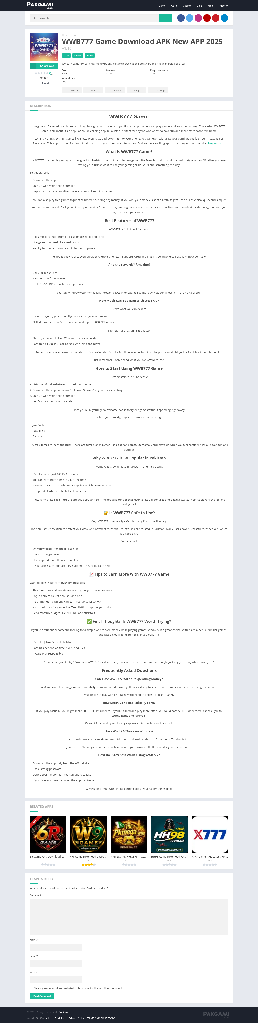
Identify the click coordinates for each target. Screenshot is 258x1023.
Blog (199, 5)
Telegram (138, 90)
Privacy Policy (76, 1018)
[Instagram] (198, 18)
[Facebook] (181, 18)
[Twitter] (189, 18)
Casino (187, 5)
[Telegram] (224, 18)
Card (174, 5)
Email (34, 956)
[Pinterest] (215, 18)
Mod (210, 5)
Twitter (94, 90)
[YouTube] (207, 18)
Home (65, 35)
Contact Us (46, 1018)
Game (162, 5)
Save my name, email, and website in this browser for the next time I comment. (78, 988)
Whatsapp (160, 90)
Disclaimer (60, 1018)
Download (47, 66)
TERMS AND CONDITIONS (101, 1018)
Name (34, 939)
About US (32, 1018)
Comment (36, 895)
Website (34, 972)
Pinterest (116, 90)
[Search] (165, 18)
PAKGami (64, 1012)
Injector (223, 5)
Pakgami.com (216, 143)
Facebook (73, 90)
